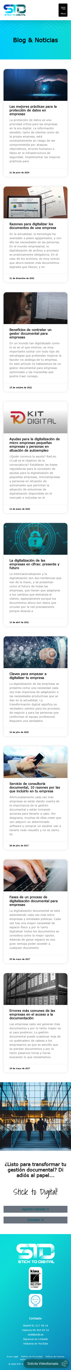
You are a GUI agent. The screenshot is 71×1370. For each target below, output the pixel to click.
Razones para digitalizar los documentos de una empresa (32, 226)
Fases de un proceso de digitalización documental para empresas (33, 900)
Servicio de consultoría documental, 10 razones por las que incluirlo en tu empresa (34, 787)
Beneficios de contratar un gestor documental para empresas (30, 333)
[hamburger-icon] (63, 10)
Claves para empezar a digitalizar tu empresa (28, 675)
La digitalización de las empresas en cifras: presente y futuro (34, 564)
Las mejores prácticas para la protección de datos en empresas (33, 110)
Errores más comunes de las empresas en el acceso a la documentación (32, 1014)
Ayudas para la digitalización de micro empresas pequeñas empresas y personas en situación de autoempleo (34, 444)
